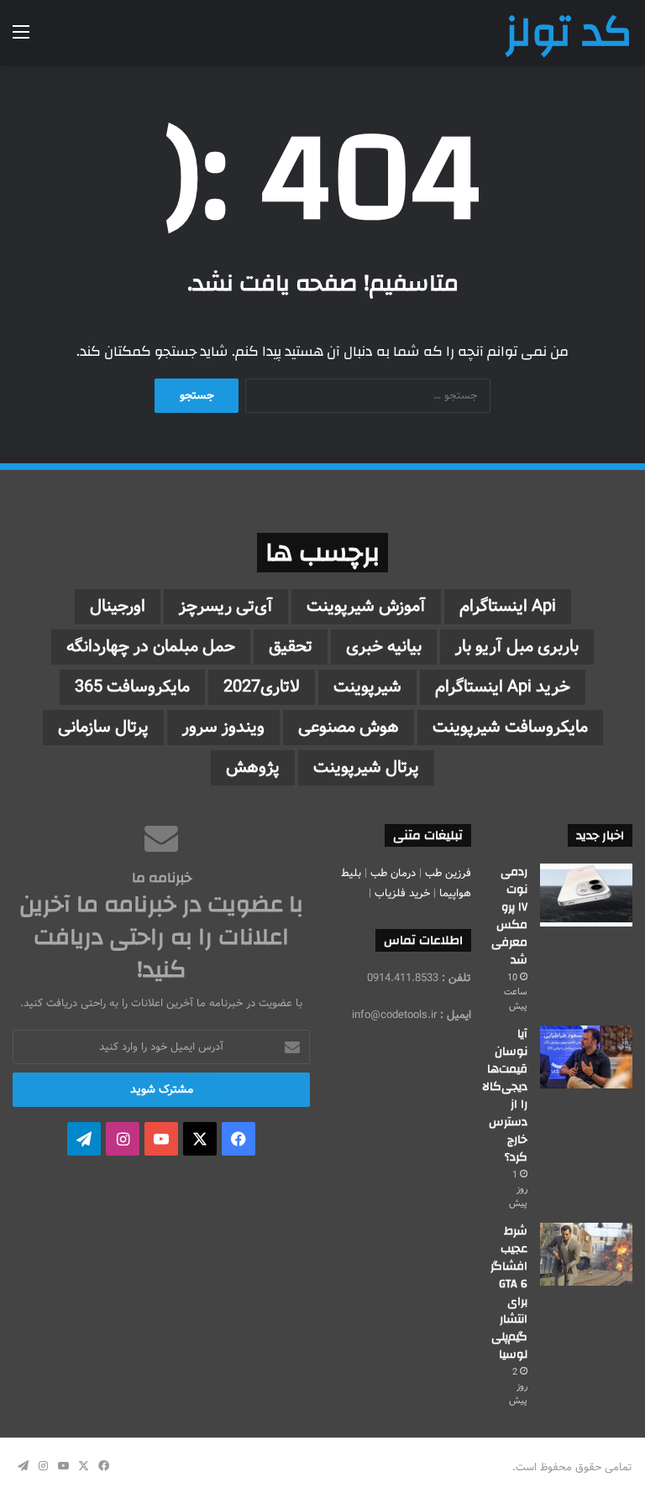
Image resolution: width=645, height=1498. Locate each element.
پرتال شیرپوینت (366, 767)
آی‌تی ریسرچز (226, 606)
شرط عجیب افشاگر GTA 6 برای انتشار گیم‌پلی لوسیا (508, 1292)
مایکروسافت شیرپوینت (510, 727)
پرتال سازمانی (103, 727)
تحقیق (290, 647)
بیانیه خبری (384, 647)
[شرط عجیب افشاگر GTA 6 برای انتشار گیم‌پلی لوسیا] (586, 1254)
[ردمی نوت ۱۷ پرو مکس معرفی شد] (586, 895)
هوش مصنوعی (348, 727)
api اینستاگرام (507, 606)
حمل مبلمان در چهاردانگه (150, 647)
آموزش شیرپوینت (366, 606)
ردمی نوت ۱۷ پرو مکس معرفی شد (509, 916)
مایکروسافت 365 (132, 687)
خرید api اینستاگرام (502, 687)
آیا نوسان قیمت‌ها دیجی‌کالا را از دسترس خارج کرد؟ (504, 1095)
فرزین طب (448, 873)
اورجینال (117, 606)
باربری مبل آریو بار (517, 647)
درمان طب (393, 873)
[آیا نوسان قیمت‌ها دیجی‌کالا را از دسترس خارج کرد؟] (586, 1057)
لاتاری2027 (261, 687)
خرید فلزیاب (402, 893)
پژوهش (253, 767)
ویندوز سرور (223, 727)
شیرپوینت (367, 687)
